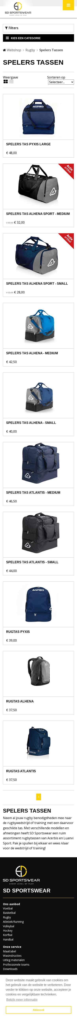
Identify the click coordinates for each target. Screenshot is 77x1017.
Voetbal (8, 908)
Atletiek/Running (13, 921)
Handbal (8, 939)
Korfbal (7, 935)
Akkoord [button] (38, 1009)
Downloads (10, 969)
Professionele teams (16, 964)
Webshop (14, 50)
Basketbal (9, 913)
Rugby (30, 50)
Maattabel (9, 951)
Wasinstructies (12, 955)
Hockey (7, 930)
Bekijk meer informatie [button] (22, 999)
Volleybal (8, 926)
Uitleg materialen (14, 960)
